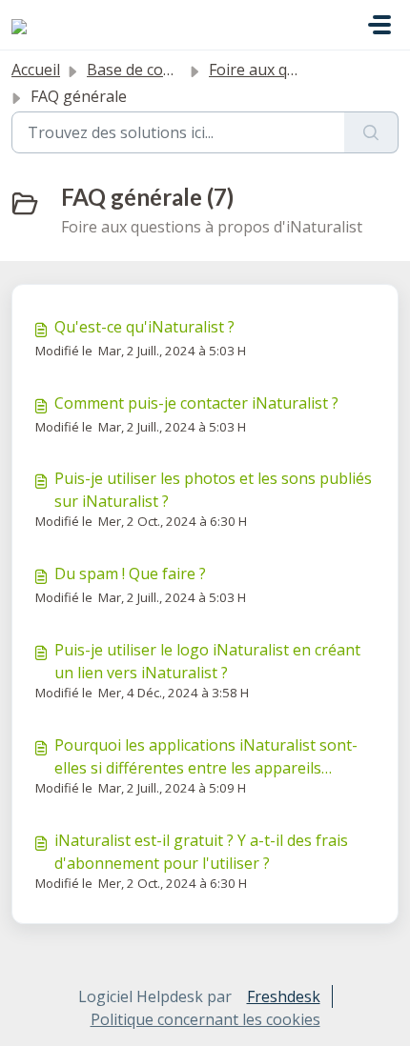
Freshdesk (283, 996)
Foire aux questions (279, 69)
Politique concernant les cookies (205, 1019)
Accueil (35, 69)
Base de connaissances (169, 69)
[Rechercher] (371, 132)
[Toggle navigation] (379, 25)
